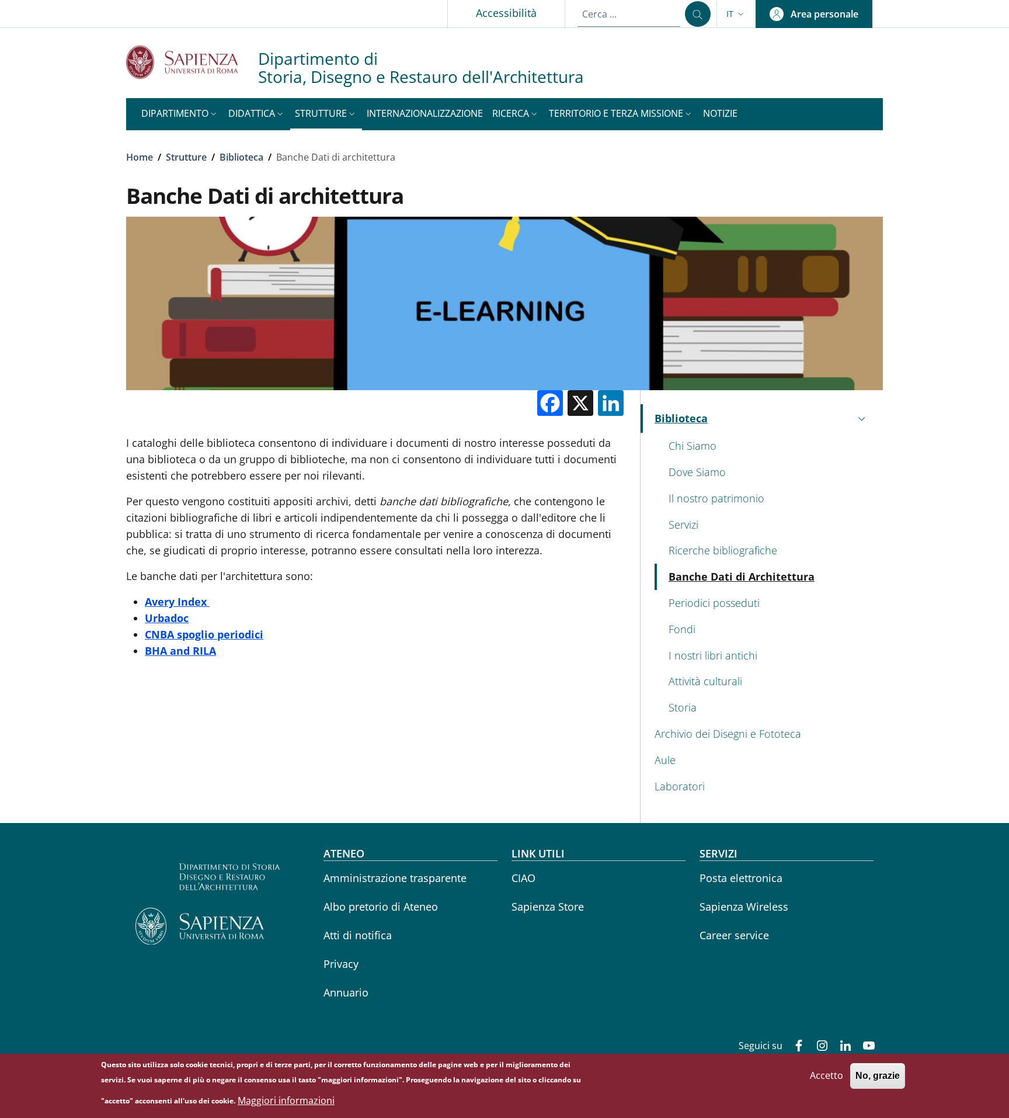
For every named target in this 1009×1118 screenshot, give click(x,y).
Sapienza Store (548, 907)
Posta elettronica (741, 878)
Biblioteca (241, 157)
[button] (736, 14)
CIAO (523, 878)
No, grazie (877, 1076)
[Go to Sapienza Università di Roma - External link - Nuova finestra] (192, 62)
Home (139, 157)
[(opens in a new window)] (208, 601)
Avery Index (176, 602)
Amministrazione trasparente (395, 878)
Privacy (341, 964)
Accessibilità (506, 13)
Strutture (186, 157)
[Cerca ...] (698, 14)
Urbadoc (167, 618)
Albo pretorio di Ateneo (380, 907)
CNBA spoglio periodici (204, 634)
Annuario (345, 992)
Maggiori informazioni (286, 1100)
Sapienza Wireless (744, 907)
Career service (734, 935)
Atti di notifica (357, 935)
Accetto (826, 1075)
